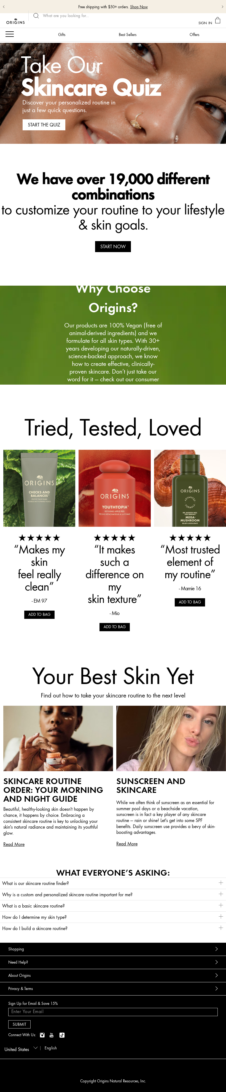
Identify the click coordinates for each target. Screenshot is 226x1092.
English (51, 1048)
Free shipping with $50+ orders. (103, 7)
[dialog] (218, 20)
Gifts (61, 34)
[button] (113, 883)
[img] (42, 1035)
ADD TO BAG (39, 614)
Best (127, 34)
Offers (194, 34)
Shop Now (139, 7)
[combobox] (20, 1048)
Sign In (205, 23)
